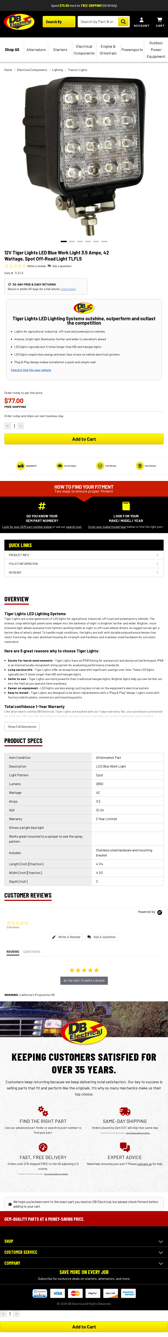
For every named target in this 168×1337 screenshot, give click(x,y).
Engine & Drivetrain (108, 49)
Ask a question (62, 266)
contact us (144, 1164)
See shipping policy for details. (138, 1133)
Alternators (36, 49)
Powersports (132, 49)
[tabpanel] (84, 156)
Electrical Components (84, 49)
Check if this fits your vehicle (31, 370)
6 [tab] (104, 241)
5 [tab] (96, 241)
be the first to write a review (84, 981)
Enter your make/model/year (107, 526)
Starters (60, 49)
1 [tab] (64, 241)
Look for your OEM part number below (27, 526)
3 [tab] (80, 241)
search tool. (74, 526)
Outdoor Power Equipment (156, 49)
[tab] (66, 937)
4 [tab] (88, 241)
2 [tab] (72, 241)
